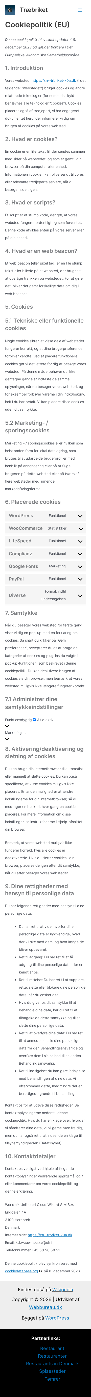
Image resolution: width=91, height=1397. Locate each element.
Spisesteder (52, 1371)
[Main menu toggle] (80, 10)
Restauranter (52, 1356)
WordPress (57, 1318)
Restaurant (52, 1348)
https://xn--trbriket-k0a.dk (54, 80)
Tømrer (52, 1379)
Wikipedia (62, 1289)
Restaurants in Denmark (52, 1363)
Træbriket (34, 9)
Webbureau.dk (45, 1307)
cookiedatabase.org (21, 1271)
